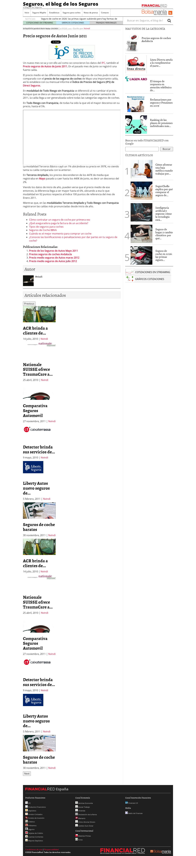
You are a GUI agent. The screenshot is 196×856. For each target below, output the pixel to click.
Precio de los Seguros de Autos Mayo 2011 (53, 250)
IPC (29, 803)
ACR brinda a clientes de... (35, 330)
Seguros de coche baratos (39, 527)
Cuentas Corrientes (35, 837)
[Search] (169, 20)
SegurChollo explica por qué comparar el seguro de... (164, 190)
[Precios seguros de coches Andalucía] (132, 42)
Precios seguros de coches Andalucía (50, 254)
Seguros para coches (72, 12)
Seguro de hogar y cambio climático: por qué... (164, 233)
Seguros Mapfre (39, 12)
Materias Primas (84, 836)
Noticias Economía (85, 803)
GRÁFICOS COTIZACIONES (73, 22)
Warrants (81, 818)
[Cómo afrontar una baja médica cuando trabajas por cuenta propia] (141, 169)
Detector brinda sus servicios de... (39, 449)
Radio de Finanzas (135, 813)
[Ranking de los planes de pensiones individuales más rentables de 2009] (136, 124)
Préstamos (32, 825)
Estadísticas (54, 12)
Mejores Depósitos (35, 840)
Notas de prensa (91, 12)
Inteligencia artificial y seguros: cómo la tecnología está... (163, 214)
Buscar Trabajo (84, 807)
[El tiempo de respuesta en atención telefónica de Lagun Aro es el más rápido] (136, 79)
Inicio (27, 12)
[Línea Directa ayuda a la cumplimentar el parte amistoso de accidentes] (136, 64)
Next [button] (27, 773)
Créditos (31, 822)
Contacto (105, 12)
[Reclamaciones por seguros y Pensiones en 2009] (136, 103)
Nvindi (87, 28)
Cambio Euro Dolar (85, 826)
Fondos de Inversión (36, 818)
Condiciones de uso (33, 849)
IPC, (104, 63)
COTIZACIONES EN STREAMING (39, 22)
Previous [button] (29, 303)
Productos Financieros (37, 807)
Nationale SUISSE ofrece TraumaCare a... (38, 369)
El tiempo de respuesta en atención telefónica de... (161, 85)
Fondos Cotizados (35, 814)
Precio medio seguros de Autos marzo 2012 (54, 257)
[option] (39, 323)
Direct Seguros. (32, 85)
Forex (80, 840)
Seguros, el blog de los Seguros (60, 4)
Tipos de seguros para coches (46, 226)
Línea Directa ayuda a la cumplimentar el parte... (161, 63)
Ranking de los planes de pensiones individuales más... (161, 123)
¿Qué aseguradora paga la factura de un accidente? (58, 223)
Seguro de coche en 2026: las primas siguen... (163, 255)
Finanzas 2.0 (133, 803)
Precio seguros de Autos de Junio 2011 (45, 66)
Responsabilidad (51, 849)
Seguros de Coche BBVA (43, 230)
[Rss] (170, 13)
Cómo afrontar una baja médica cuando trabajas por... (164, 169)
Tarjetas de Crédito (35, 833)
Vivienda (81, 810)
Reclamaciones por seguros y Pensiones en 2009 (161, 102)
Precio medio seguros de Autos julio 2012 (53, 261)
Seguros (31, 829)
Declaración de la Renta (87, 814)
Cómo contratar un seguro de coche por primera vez (59, 219)
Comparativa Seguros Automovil (35, 410)
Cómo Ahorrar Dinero (86, 822)
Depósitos (32, 810)
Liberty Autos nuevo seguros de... (36, 488)
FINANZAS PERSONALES (106, 22)
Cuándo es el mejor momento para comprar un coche (60, 233)
